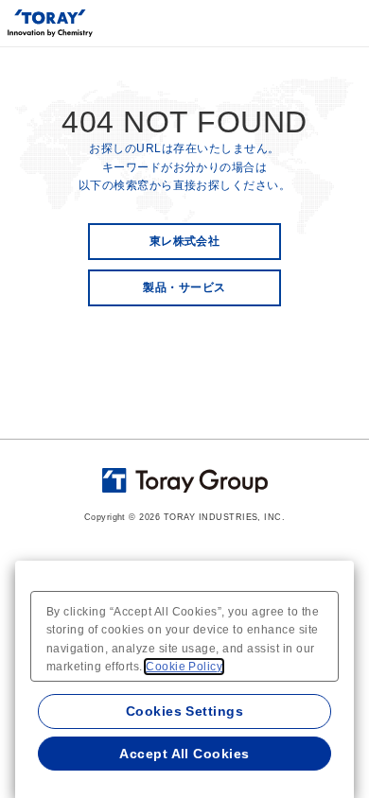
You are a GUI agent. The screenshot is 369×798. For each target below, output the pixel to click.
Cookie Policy (184, 666)
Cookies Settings (185, 711)
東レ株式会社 (184, 241)
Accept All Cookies (184, 753)
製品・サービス (184, 287)
